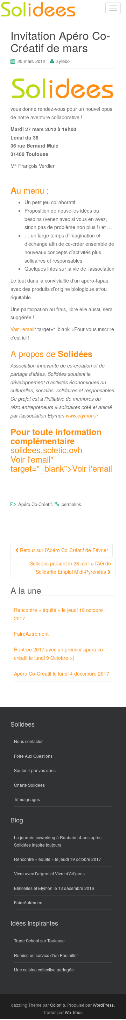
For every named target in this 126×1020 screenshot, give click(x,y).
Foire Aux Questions (33, 756)
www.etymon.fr (82, 415)
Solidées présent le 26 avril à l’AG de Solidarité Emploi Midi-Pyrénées (70, 567)
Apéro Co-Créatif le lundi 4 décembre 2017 (61, 673)
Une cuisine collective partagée (44, 969)
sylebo (63, 61)
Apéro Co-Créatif (35, 504)
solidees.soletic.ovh (46, 449)
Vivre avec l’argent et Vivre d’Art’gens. (50, 873)
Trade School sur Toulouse (39, 940)
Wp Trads (74, 1012)
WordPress (103, 1005)
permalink (71, 504)
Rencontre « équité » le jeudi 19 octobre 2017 (57, 859)
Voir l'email (22, 329)
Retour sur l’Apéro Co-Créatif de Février (63, 550)
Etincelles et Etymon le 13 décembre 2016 (54, 888)
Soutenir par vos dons (35, 770)
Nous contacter (28, 741)
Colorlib (57, 1005)
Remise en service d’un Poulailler (46, 955)
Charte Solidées (29, 785)
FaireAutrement (31, 633)
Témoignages (27, 799)
